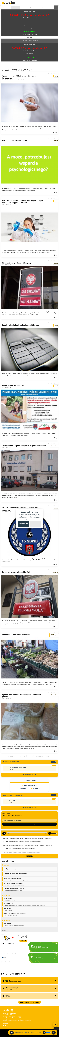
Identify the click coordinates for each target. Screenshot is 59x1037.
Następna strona (39, 756)
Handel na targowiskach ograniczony (16, 634)
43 (56, 564)
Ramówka (36, 7)
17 (28, 756)
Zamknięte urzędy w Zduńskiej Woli (16, 572)
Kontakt (51, 7)
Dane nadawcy (5, 1023)
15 (20, 756)
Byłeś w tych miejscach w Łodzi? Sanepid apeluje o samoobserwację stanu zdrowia (22, 201)
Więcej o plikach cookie (29, 519)
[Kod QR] (56, 73)
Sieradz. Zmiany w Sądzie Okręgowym (17, 263)
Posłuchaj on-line (30, 774)
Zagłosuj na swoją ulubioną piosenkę (29, 1002)
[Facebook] (3, 1026)
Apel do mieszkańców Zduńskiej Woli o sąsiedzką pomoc (21, 695)
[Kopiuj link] (54, 73)
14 (16, 756)
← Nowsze (10, 756)
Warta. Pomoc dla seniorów (13, 385)
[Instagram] (7, 1026)
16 (24, 756)
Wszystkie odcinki (29, 826)
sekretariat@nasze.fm (17, 1016)
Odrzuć (35, 524)
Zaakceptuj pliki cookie (24, 524)
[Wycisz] (44, 1032)
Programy (28, 7)
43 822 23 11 (10, 1016)
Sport (22, 7)
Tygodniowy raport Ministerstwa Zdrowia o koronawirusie (19, 77)
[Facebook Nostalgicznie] (5, 1026)
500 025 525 (19, 1020)
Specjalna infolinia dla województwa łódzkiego (20, 325)
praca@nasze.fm (8, 1022)
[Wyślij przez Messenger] (50, 73)
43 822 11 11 (20, 1017)
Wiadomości (15, 7)
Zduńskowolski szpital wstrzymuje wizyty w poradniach (24, 445)
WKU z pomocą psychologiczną (14, 140)
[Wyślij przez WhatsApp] (51, 73)
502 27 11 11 (24, 789)
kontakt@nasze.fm (30, 785)
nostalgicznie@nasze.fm (26, 1020)
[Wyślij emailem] (53, 73)
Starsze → (48, 756)
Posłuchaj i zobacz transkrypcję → (29, 824)
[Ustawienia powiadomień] (55, 1024)
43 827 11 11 (36, 789)
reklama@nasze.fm (26, 1017)
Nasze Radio (5, 7)
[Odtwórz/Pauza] (12, 1033)
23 (56, 626)
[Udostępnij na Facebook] (48, 73)
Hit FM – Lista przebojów (13, 973)
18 (32, 756)
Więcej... (29, 856)
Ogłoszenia (44, 7)
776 (56, 132)
